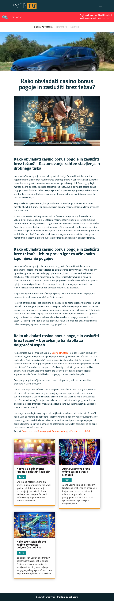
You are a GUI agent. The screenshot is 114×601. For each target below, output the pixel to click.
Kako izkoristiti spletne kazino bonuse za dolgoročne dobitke (31, 544)
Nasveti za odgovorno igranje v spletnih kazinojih (33, 470)
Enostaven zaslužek (80, 430)
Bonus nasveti (29, 430)
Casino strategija (60, 430)
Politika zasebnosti (67, 596)
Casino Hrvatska (60, 352)
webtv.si (50, 596)
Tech (21, 477)
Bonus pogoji (44, 430)
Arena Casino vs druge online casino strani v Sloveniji (76, 471)
